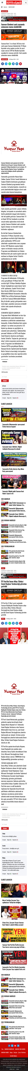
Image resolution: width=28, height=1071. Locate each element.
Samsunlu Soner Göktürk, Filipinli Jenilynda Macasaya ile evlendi (12, 448)
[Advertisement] (14, 109)
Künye (11, 1052)
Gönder (5, 381)
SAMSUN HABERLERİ (9, 1049)
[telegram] (13, 63)
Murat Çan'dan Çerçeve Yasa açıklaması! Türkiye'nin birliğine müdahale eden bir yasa (11, 901)
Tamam (17, 1069)
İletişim (15, 1052)
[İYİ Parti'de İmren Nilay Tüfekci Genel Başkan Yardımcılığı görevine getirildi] (14, 636)
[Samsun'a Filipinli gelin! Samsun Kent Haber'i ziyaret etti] (14, 482)
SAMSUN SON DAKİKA (20, 1049)
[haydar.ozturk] (18, 1045)
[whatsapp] (9, 63)
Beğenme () (15, 398)
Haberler (5, 7)
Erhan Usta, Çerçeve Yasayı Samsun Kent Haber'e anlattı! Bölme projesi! (13, 923)
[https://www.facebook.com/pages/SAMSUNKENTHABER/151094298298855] (9, 1045)
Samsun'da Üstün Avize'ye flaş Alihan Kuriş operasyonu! (13, 470)
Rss (2, 1049)
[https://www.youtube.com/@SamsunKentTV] (15, 1045)
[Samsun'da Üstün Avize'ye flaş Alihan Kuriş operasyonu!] (14, 459)
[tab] (4, 361)
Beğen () (9, 398)
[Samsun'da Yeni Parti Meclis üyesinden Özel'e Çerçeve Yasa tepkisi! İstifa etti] (14, 958)
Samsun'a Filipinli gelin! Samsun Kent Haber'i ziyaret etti (13, 492)
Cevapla (4, 398)
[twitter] (6, 63)
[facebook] (2, 63)
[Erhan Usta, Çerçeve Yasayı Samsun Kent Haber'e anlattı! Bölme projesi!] (14, 913)
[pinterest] (20, 63)
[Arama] (25, 2)
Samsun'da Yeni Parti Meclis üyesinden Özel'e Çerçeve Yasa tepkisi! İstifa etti (13, 968)
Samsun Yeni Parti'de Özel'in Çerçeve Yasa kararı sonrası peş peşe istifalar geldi (13, 946)
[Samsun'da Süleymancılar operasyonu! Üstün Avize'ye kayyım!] (14, 415)
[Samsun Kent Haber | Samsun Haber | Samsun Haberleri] (14, 2)
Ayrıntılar (12, 1069)
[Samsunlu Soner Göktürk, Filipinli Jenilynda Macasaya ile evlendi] (14, 437)
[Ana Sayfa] (1, 7)
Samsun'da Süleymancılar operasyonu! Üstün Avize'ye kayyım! (13, 425)
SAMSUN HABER (11, 7)
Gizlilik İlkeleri (13, 1056)
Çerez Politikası (22, 1052)
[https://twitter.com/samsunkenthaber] (12, 1045)
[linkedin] (16, 63)
